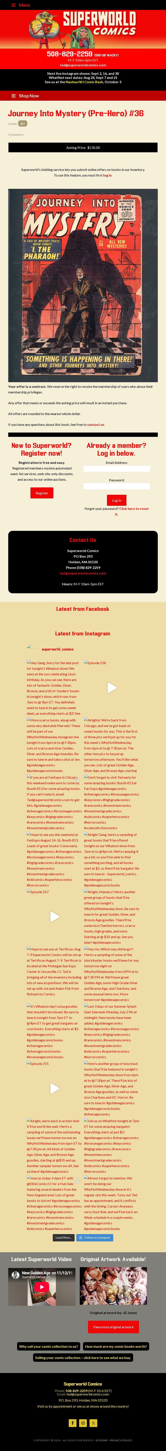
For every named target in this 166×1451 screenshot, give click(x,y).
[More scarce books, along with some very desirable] (54, 744)
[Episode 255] (54, 1088)
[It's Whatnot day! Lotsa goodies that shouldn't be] (54, 1031)
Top (156, 1441)
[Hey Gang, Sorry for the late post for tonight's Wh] (54, 687)
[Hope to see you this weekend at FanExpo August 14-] (54, 859)
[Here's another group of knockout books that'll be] (111, 1088)
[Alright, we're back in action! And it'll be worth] (54, 1145)
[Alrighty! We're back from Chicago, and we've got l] (111, 744)
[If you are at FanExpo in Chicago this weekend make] (54, 802)
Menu (24, 5)
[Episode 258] (111, 687)
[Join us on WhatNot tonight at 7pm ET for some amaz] (111, 1145)
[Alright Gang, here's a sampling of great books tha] (111, 859)
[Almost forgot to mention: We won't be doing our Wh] (111, 1202)
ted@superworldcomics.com (83, 65)
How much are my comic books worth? (116, 1346)
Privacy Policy (121, 1440)
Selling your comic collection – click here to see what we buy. (83, 1358)
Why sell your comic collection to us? (48, 1346)
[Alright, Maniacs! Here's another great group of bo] (111, 916)
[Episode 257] (54, 916)
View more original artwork (113, 1327)
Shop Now (29, 95)
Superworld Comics (83, 29)
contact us (95, 424)
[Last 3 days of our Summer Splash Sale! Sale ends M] (111, 1031)
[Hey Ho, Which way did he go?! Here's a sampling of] (111, 973)
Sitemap (102, 1440)
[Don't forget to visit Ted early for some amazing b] (111, 802)
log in (107, 175)
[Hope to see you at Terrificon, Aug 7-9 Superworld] (54, 973)
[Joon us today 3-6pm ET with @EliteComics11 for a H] (54, 1202)
